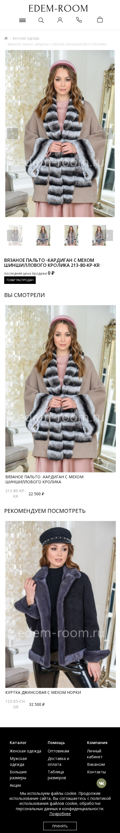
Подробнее (60, 813)
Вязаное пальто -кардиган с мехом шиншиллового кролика (44, 479)
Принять (60, 826)
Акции (15, 785)
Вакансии (96, 764)
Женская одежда (25, 38)
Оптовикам (58, 751)
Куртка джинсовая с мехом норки (43, 692)
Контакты (96, 771)
